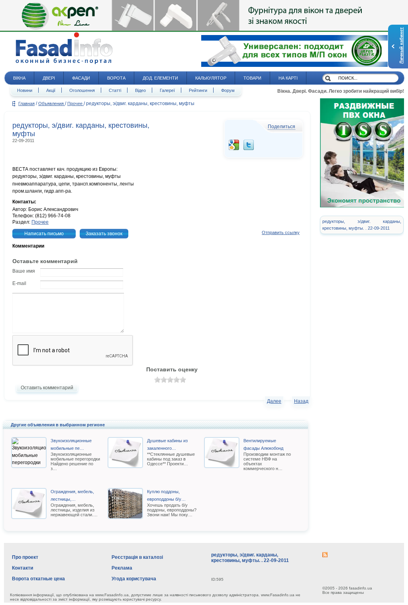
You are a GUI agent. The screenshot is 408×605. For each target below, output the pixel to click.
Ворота (116, 78)
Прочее (75, 103)
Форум (228, 90)
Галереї (167, 90)
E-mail (19, 283)
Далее (274, 401)
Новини (24, 90)
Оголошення (82, 90)
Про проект (25, 557)
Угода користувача (134, 579)
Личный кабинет (401, 45)
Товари (252, 78)
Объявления (51, 103)
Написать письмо (44, 233)
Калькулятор (210, 78)
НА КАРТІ (288, 78)
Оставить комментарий (47, 387)
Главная (26, 103)
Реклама (122, 568)
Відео (140, 90)
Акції (50, 90)
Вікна (19, 78)
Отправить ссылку (281, 232)
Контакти (22, 568)
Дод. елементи (160, 78)
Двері (49, 78)
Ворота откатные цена (38, 579)
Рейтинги (198, 90)
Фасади (81, 78)
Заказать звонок (104, 233)
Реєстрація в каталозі (137, 557)
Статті (115, 90)
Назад (301, 401)
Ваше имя (23, 271)
